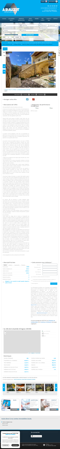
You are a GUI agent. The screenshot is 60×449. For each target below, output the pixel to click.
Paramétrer (5, 445)
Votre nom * (39, 264)
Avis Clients (42, 19)
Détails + (10, 265)
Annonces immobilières (21, 19)
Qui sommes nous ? (11, 19)
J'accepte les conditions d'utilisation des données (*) (41, 276)
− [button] (5, 333)
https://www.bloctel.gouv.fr (42, 312)
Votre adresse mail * (37, 267)
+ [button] (5, 331)
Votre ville (39, 269)
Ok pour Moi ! (15, 445)
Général (5, 265)
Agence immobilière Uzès (7, 44)
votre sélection (52, 1)
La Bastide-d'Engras (17, 44)
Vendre (37, 18)
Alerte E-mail (49, 19)
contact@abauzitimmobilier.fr (49, 8)
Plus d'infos (15, 409)
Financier (23, 265)
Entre (4, 37)
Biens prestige (30, 19)
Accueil (4, 18)
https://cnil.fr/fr (34, 304)
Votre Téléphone (38, 271)
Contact (55, 18)
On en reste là (14, 432)
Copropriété (16, 265)
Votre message (38, 274)
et (12, 37)
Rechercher (30, 35)
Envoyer (54, 283)
